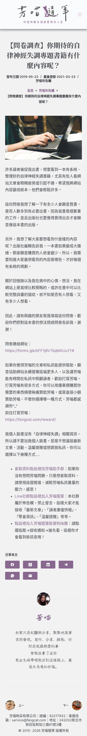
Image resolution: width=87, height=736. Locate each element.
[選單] (80, 14)
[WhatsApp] (12, 576)
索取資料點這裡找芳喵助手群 (39, 469)
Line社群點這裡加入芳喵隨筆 (39, 496)
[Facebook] (12, 565)
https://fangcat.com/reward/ (30, 419)
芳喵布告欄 (43, 81)
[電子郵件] (30, 576)
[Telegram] (66, 565)
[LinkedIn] (48, 565)
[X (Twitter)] (30, 565)
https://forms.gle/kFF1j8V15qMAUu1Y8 (39, 350)
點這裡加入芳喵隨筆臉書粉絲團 (41, 523)
